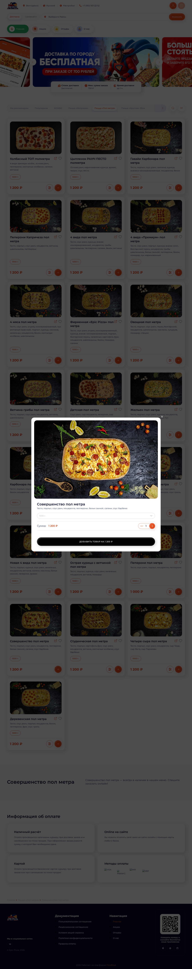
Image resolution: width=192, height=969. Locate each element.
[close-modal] (162, 416)
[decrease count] (141, 526)
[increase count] (152, 526)
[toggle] (152, 516)
